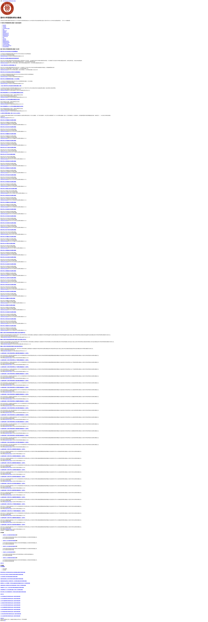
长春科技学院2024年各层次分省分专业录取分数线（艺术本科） (10, 585)
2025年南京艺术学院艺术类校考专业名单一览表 (7, 602)
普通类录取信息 (6, 35)
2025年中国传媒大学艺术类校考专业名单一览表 (7, 596)
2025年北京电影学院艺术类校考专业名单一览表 (7, 598)
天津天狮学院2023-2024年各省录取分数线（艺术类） (8, 589)
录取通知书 (5, 30)
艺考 (4, 0)
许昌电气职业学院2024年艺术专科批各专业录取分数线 (8, 578)
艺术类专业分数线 (6, 44)
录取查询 (4, 31)
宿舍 (3, 29)
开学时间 (4, 26)
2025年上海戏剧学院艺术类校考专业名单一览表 (7, 607)
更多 (5, 620)
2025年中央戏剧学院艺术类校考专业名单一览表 (7, 600)
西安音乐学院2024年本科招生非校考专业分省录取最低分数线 (10, 572)
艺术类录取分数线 (6, 28)
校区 (3, 37)
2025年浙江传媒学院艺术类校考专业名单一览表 (7, 609)
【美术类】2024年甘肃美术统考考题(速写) (9, 546)
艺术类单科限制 (6, 46)
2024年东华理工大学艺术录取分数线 (6, 576)
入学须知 (4, 27)
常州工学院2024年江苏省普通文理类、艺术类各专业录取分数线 (10, 591)
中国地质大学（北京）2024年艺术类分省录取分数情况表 (9, 587)
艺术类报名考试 (6, 43)
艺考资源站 (2, 566)
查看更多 (2, 563)
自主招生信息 (5, 36)
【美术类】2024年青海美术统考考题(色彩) (9, 557)
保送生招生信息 (6, 34)
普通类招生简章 (6, 41)
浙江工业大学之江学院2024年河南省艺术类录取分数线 (8, 574)
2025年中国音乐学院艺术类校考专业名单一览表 (7, 611)
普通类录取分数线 (12, 0)
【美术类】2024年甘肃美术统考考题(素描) (9, 540)
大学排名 (4, 38)
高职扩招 (4, 39)
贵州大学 (7, 0)
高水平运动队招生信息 (7, 45)
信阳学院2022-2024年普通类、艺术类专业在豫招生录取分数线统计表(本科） (12, 583)
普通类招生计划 (6, 33)
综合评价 (4, 25)
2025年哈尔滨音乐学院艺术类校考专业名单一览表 (8, 613)
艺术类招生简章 (17, 596)
